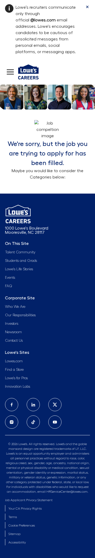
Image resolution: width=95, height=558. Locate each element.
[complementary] (21, 525)
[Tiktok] (33, 422)
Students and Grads (21, 261)
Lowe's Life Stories (19, 269)
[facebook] (11, 404)
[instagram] (11, 422)
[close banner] (87, 7)
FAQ (8, 286)
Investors (11, 324)
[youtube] (54, 422)
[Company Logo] (28, 71)
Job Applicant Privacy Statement (29, 500)
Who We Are (15, 307)
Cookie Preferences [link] (21, 525)
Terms (12, 517)
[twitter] (54, 404)
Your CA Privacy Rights (25, 508)
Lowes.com (14, 361)
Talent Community (20, 252)
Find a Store (14, 370)
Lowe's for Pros (16, 378)
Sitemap (14, 534)
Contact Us (14, 340)
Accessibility (17, 542)
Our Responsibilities (20, 315)
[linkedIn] (33, 404)
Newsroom (13, 332)
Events (10, 278)
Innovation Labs (17, 386)
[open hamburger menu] (10, 72)
